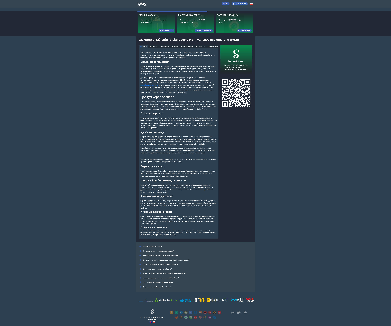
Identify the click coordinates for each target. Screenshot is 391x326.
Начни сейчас (244, 30)
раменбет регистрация (149, 85)
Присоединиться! (204, 30)
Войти (225, 4)
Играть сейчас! (166, 30)
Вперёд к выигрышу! (236, 66)
